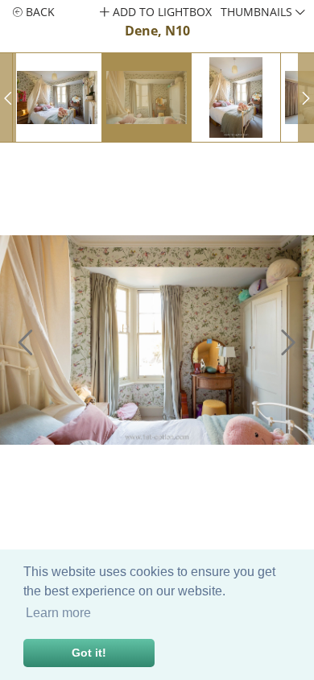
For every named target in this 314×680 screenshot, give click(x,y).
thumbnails (258, 11)
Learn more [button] (58, 613)
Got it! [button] (89, 652)
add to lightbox (160, 11)
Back (39, 11)
